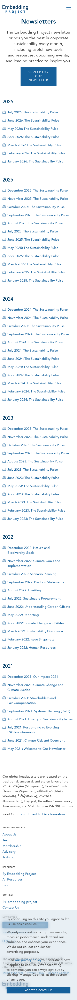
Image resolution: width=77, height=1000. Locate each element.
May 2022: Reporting (23, 615)
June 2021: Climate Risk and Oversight (36, 740)
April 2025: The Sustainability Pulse (33, 256)
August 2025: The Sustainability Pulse (35, 223)
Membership (12, 846)
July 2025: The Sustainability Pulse (32, 231)
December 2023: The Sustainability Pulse (37, 429)
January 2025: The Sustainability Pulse (35, 280)
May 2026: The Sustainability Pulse (32, 129)
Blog (5, 885)
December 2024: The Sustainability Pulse (37, 309)
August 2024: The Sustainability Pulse (35, 342)
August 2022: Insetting (24, 590)
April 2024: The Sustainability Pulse (33, 375)
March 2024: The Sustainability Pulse (34, 383)
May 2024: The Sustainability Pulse (32, 367)
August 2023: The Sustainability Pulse (35, 461)
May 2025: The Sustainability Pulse (32, 248)
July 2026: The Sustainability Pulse (32, 112)
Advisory (9, 851)
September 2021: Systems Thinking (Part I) (38, 711)
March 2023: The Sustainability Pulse (34, 502)
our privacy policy (28, 960)
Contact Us (10, 907)
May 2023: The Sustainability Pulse (32, 486)
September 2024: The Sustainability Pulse (38, 334)
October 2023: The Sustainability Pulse (36, 445)
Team (6, 840)
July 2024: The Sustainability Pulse (32, 350)
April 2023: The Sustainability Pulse (33, 494)
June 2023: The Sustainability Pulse (33, 478)
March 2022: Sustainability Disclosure (35, 631)
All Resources (12, 879)
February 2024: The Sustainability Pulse (36, 391)
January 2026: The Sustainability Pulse (35, 161)
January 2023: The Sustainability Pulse (35, 519)
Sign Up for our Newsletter (38, 76)
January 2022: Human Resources (31, 647)
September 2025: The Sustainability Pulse (38, 215)
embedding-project (22, 902)
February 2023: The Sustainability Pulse (36, 510)
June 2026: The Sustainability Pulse (33, 120)
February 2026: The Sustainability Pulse (36, 153)
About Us (9, 834)
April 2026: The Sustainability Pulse (33, 137)
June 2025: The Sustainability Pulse (33, 239)
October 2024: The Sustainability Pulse (36, 326)
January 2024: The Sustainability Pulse (35, 399)
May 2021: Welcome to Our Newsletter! (36, 749)
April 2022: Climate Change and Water (35, 623)
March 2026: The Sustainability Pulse (34, 145)
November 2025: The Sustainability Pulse (37, 199)
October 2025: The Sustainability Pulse (36, 207)
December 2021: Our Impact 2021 (32, 677)
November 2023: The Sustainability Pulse (37, 437)
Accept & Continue (38, 990)
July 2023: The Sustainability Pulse (32, 469)
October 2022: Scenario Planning (31, 574)
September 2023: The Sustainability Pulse (38, 453)
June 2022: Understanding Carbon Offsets (38, 607)
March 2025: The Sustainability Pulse (34, 264)
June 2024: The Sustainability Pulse (33, 359)
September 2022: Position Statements (35, 582)
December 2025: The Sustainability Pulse (37, 190)
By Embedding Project (19, 874)
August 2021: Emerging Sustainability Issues (40, 719)
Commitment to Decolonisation (41, 814)
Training (8, 857)
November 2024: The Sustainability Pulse (37, 318)
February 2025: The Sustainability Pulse (36, 272)
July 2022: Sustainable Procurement (34, 598)
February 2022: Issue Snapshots (30, 639)
